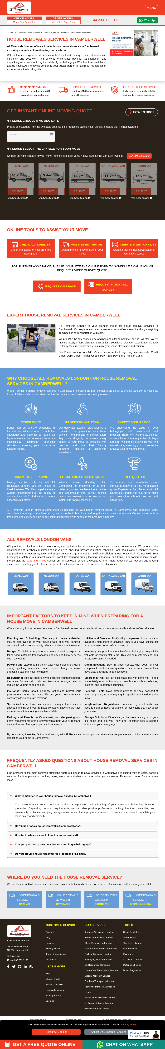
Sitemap (50, 1001)
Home (10, 33)
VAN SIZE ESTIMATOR (82, 249)
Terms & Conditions (56, 954)
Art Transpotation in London (98, 1003)
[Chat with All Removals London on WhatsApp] (101, 1044)
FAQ (48, 937)
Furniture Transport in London (99, 981)
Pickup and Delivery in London (99, 997)
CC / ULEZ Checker (133, 959)
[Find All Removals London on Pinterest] (19, 967)
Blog (48, 973)
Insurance (51, 959)
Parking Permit (53, 995)
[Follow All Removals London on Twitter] (14, 967)
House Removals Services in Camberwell (72, 33)
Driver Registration (132, 970)
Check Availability (132, 932)
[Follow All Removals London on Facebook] (8, 967)
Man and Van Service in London (100, 948)
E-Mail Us (14, 956)
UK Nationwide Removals (97, 965)
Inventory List (130, 948)
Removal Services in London (99, 932)
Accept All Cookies (56, 1032)
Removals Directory (56, 990)
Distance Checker (132, 965)
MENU (151, 7)
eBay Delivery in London (96, 1008)
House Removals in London (98, 937)
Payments (128, 954)
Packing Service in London (98, 954)
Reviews (50, 943)
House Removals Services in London (33, 33)
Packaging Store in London (98, 959)
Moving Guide (53, 979)
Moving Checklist (54, 984)
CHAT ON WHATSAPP (129, 1044)
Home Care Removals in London (101, 970)
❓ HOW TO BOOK (142, 112)
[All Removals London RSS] (31, 967)
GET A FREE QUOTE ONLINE (43, 1044)
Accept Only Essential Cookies (108, 1032)
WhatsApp (150, 20)
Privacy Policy (128, 1024)
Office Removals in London (98, 943)
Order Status (129, 937)
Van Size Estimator (132, 943)
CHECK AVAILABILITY (31, 249)
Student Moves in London (97, 975)
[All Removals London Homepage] (19, 7)
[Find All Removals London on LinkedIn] (25, 967)
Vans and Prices (36, 560)
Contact (50, 932)
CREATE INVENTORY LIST (134, 249)
